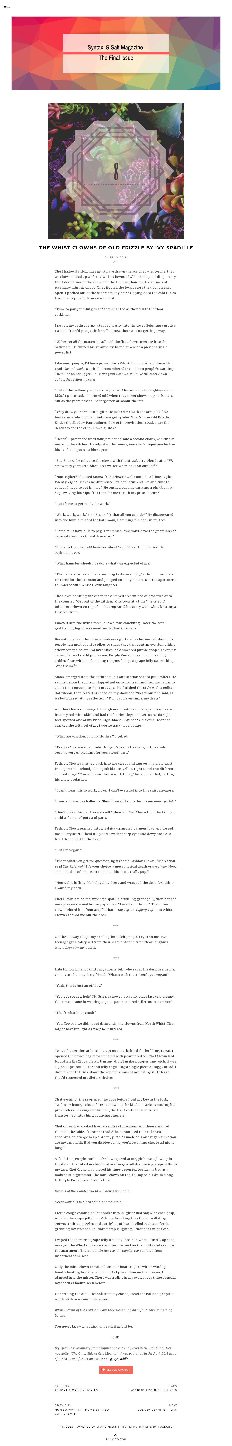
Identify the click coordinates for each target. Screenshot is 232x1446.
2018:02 (139, 1390)
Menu (11, 7)
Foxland (165, 1426)
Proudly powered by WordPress (88, 1426)
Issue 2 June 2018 (162, 1390)
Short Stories (69, 1390)
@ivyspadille (119, 1359)
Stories (91, 1390)
